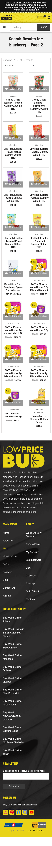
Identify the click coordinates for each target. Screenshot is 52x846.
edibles (7, 508)
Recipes (30, 599)
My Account (32, 552)
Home (6, 533)
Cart (28, 568)
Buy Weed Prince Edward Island (12, 729)
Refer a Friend (33, 544)
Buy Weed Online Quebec (12, 680)
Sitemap (30, 584)
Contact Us (9, 588)
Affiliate (7, 596)
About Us (8, 541)
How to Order (10, 557)
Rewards (7, 572)
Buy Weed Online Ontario (12, 669)
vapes (15, 508)
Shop (5, 549)
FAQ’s (6, 564)
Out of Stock (32, 591)
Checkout (31, 576)
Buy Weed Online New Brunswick (12, 692)
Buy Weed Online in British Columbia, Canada (13, 633)
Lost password (33, 560)
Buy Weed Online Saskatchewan (12, 646)
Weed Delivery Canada (33, 535)
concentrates (18, 512)
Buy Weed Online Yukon (12, 752)
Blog (5, 580)
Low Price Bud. (36, 831)
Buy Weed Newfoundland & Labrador (12, 716)
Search (43, 27)
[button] (4, 27)
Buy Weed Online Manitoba (12, 657)
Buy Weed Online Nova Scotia (12, 703)
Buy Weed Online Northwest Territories (13, 741)
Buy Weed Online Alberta (12, 620)
